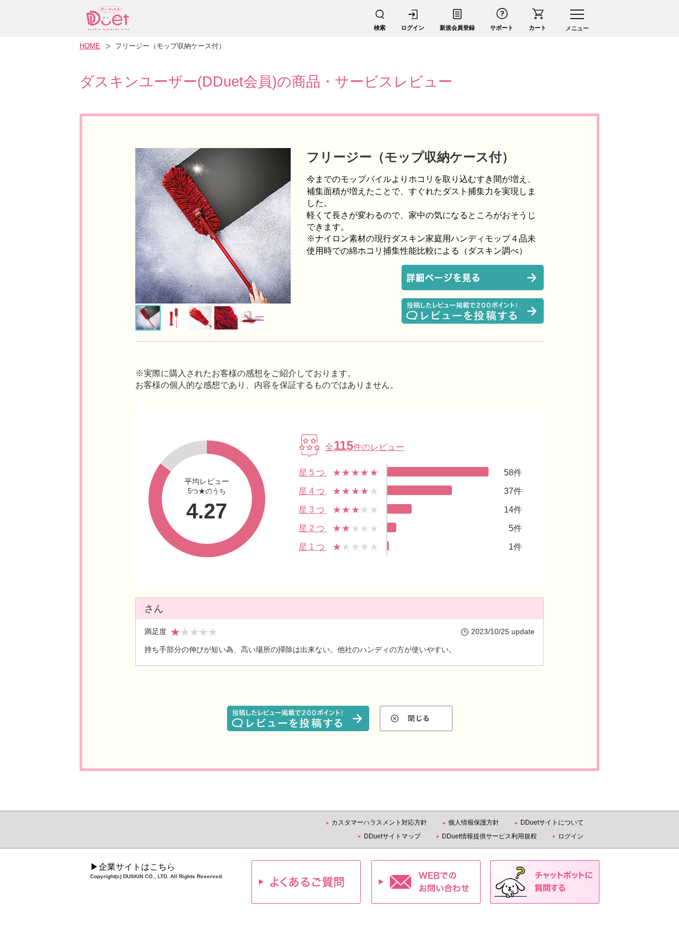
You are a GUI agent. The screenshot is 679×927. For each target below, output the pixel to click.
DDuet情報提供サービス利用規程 (489, 836)
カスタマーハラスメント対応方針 (379, 822)
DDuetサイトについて (552, 822)
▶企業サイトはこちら (132, 866)
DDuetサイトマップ (392, 836)
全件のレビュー (364, 447)
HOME (90, 46)
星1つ (313, 546)
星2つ (313, 528)
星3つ (313, 509)
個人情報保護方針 (473, 822)
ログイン (571, 836)
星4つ (313, 491)
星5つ (313, 472)
